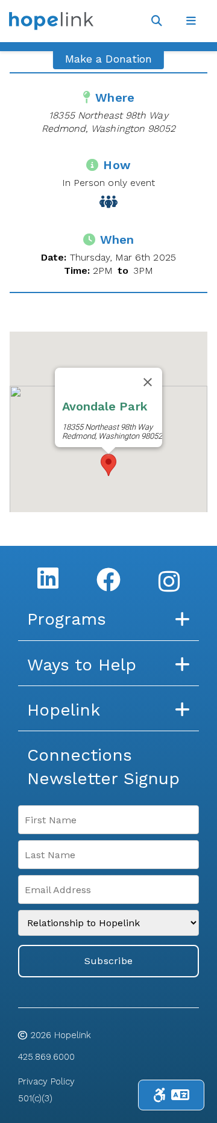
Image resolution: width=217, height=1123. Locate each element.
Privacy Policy (46, 1081)
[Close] (147, 382)
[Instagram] (169, 581)
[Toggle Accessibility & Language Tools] (171, 1095)
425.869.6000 (46, 1056)
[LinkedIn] (47, 578)
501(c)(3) (35, 1098)
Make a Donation (108, 58)
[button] (108, 465)
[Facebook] (108, 580)
